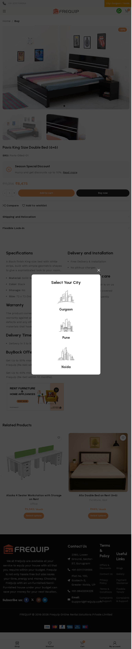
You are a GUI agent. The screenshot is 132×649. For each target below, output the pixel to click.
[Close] (98, 270)
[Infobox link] (66, 300)
